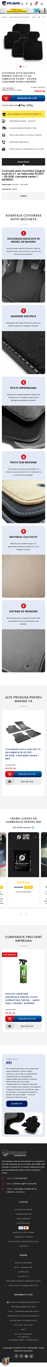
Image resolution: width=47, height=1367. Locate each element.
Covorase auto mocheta (19, 17)
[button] (21, 914)
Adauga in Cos (26, 774)
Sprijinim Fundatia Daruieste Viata (23, 1281)
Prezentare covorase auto (23, 1320)
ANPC (23, 1329)
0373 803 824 (21, 1178)
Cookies (23, 1246)
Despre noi (23, 1272)
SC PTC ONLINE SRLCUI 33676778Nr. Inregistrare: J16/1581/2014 (23, 1337)
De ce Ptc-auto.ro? (23, 1325)
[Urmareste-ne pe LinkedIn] (31, 1356)
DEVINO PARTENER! (23, 1263)
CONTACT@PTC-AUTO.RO (24, 1184)
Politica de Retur (23, 1209)
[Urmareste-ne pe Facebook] (16, 1356)
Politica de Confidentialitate (23, 1241)
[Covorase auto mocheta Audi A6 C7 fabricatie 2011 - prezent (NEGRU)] (23, 42)
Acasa (4, 17)
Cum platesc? (23, 1223)
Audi (33, 17)
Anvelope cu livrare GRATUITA (23, 1285)
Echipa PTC (23, 1276)
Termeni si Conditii (23, 1237)
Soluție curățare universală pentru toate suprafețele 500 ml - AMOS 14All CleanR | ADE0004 (22, 998)
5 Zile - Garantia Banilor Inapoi (23, 1311)
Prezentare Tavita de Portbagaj (24, 1316)
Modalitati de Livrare (23, 1232)
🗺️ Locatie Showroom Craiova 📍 (23, 1302)
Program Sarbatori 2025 (23, 1307)
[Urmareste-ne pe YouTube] (26, 1356)
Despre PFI (16, 1103)
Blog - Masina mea (23, 1267)
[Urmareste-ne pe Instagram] (21, 1356)
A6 (39, 17)
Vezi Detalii (27, 781)
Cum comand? (23, 1218)
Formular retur (23, 1214)
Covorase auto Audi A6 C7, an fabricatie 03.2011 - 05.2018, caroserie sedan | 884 (23, 754)
